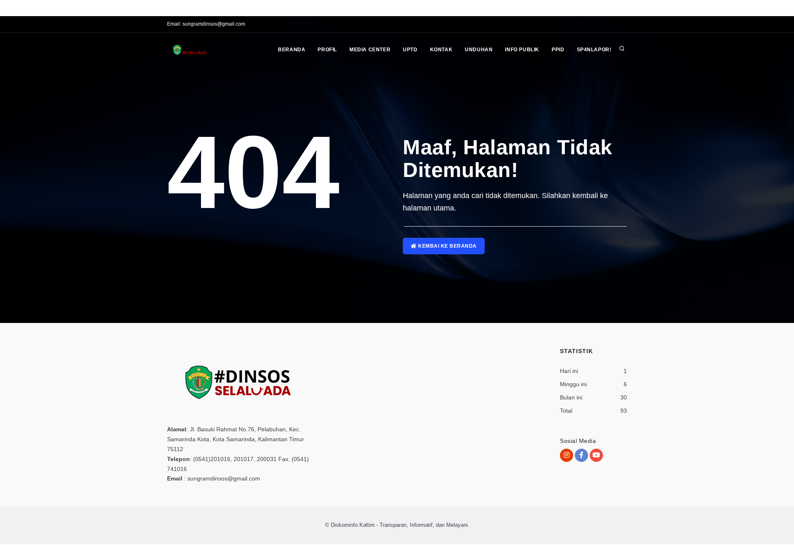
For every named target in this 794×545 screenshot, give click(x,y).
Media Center (369, 50)
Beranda (291, 50)
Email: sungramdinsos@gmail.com (206, 24)
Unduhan (479, 50)
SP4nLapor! (594, 50)
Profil (327, 50)
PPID (558, 50)
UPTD (410, 50)
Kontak (441, 50)
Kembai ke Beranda (447, 246)
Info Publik (522, 50)
